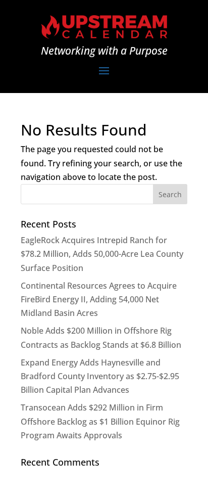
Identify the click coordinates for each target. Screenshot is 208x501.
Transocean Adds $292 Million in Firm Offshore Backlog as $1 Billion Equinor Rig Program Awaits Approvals (100, 421)
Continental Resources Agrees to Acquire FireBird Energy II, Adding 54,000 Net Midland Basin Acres (99, 299)
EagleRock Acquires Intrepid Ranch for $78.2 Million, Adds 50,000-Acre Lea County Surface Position (102, 254)
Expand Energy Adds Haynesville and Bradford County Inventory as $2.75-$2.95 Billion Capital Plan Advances (100, 376)
